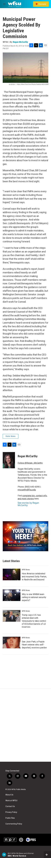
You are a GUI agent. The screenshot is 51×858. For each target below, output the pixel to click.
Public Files (10, 818)
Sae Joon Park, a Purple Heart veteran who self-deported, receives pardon (34, 644)
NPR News (26, 570)
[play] (4, 854)
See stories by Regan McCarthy (28, 504)
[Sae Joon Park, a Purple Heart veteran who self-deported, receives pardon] (11, 642)
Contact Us (10, 806)
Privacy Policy (11, 812)
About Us (9, 795)
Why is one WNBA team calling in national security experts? (34, 597)
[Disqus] (25, 725)
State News (11, 436)
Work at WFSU (11, 801)
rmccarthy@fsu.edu (27, 489)
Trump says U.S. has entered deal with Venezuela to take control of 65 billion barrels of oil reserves (34, 621)
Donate (42, 4)
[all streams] (47, 854)
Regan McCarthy (20, 42)
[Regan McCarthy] (9, 460)
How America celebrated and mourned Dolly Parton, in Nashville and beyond (34, 576)
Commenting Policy (13, 824)
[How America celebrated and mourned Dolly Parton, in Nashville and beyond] (11, 574)
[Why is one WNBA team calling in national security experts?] (11, 595)
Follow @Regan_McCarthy (30, 463)
